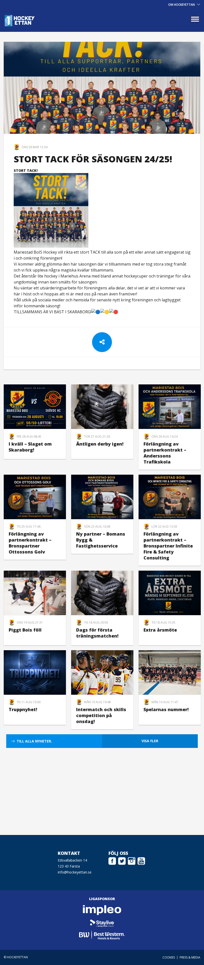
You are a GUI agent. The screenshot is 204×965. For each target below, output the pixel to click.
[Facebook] (112, 799)
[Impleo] (102, 849)
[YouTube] (141, 799)
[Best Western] (102, 874)
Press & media (190, 896)
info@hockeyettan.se (75, 811)
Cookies (168, 896)
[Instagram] (131, 799)
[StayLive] (102, 861)
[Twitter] (122, 799)
